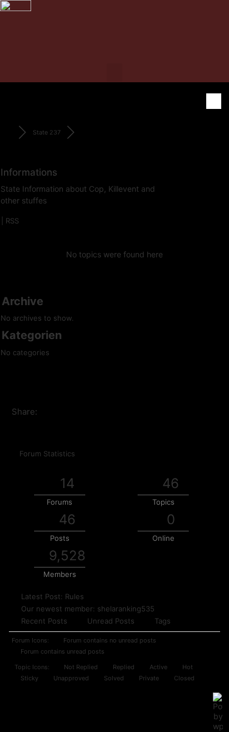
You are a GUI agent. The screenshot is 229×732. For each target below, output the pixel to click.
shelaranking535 (126, 608)
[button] (114, 72)
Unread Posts (111, 620)
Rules (74, 596)
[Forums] (9, 132)
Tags (163, 620)
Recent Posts (44, 620)
